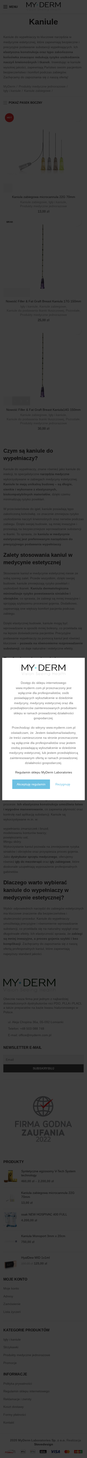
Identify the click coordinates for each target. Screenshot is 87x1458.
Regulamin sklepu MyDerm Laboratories (43, 772)
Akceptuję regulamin (31, 784)
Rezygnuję (62, 784)
